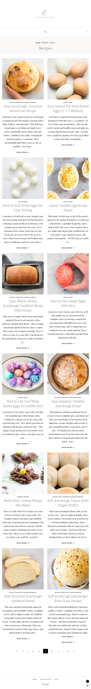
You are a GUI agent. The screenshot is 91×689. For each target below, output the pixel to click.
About (35, 679)
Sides (71, 102)
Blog (56, 679)
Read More (23, 152)
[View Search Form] (88, 32)
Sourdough (19, 102)
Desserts (20, 497)
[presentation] (23, 78)
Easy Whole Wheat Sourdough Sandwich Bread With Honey (23, 305)
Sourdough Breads (30, 102)
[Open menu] (45, 32)
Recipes (12, 102)
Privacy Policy (46, 679)
